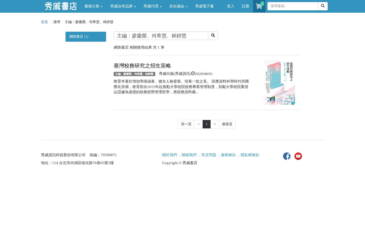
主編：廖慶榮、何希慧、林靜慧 (134, 73)
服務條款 (228, 155)
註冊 (245, 6)
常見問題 (208, 155)
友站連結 (177, 6)
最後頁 (227, 124)
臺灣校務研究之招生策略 (142, 66)
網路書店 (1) (78, 36)
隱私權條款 (250, 155)
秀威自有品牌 (122, 6)
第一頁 (186, 124)
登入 (230, 6)
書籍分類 (92, 6)
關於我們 (169, 155)
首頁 (44, 22)
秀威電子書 (204, 6)
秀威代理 (151, 6)
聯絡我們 (189, 155)
